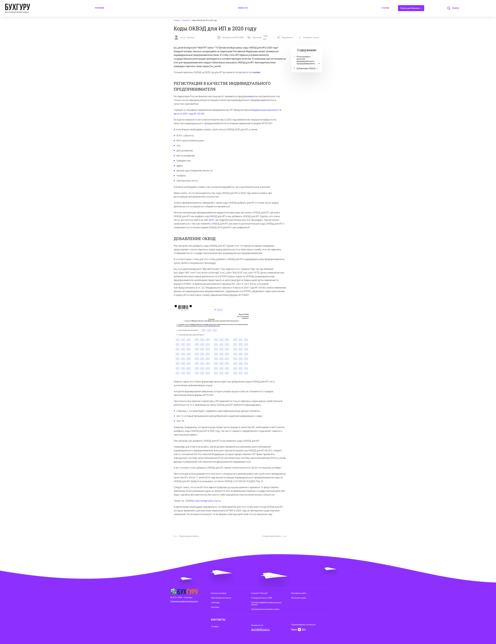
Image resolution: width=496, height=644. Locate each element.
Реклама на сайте (298, 593)
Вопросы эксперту (219, 593)
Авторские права (298, 598)
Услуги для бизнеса (410, 8)
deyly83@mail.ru (260, 629)
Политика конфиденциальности (184, 601)
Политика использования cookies (265, 609)
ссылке (256, 72)
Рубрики (99, 8)
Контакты (215, 607)
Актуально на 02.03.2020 (233, 37)
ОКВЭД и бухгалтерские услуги (203, 500)
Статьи (385, 8)
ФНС (211, 220)
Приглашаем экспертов (221, 598)
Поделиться (287, 37)
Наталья (190, 37)
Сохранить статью (311, 37)
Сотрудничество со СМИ (261, 598)
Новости (243, 8)
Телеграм (215, 602)
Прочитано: (259, 37)
